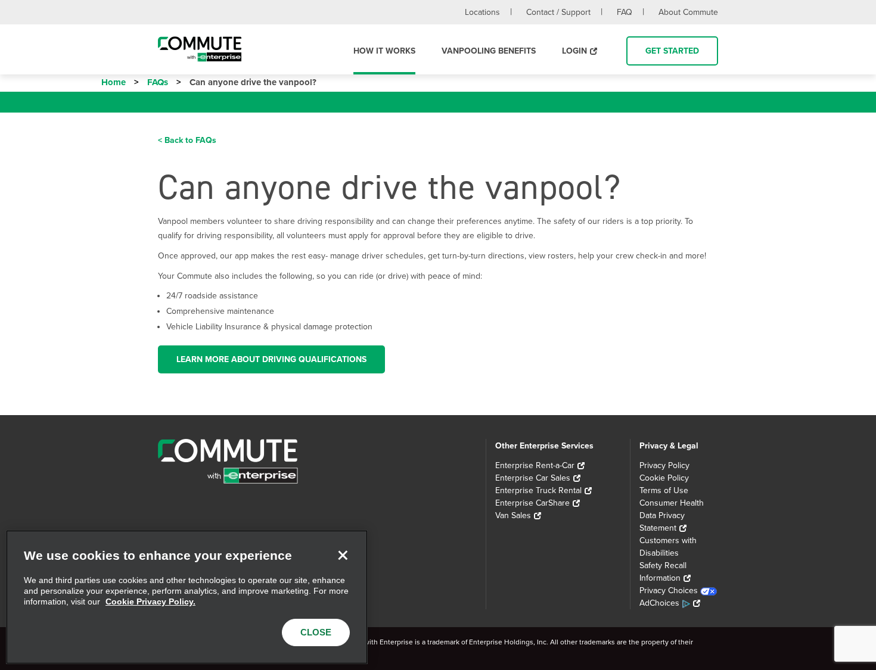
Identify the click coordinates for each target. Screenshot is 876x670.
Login (574, 51)
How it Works (384, 51)
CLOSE (315, 632)
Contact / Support (558, 12)
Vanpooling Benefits (489, 51)
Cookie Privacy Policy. (150, 601)
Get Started (672, 51)
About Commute (688, 12)
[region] (187, 597)
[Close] (343, 555)
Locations (482, 12)
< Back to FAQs (187, 140)
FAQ (624, 12)
